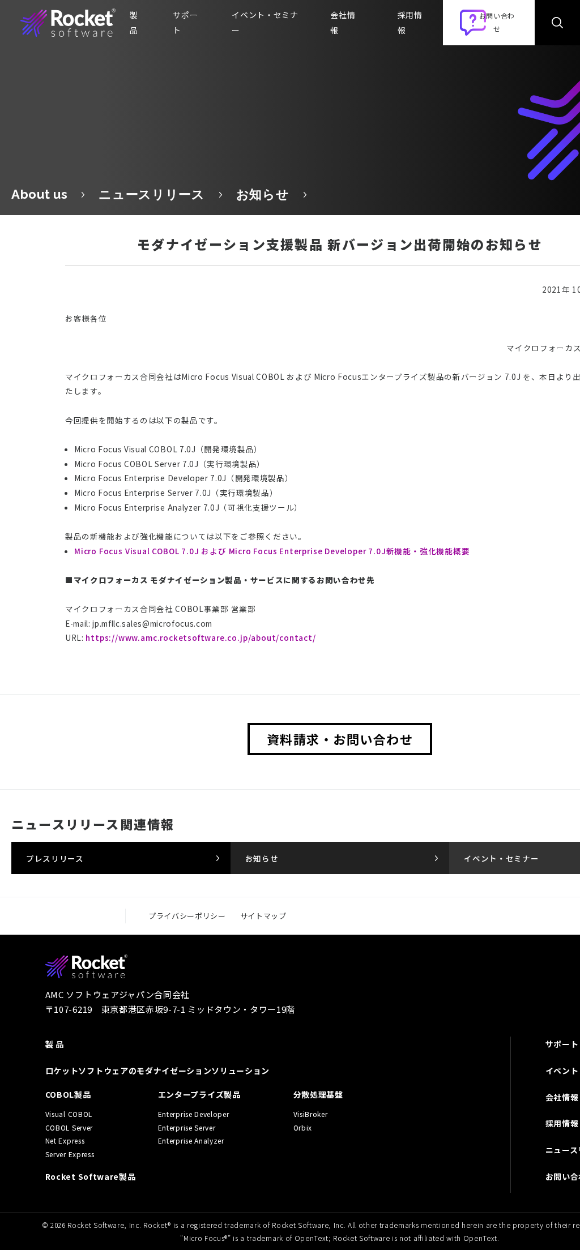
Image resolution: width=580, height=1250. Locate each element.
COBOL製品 (68, 1094)
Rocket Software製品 (90, 1176)
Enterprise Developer (193, 1114)
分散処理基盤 (318, 1094)
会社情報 (342, 22)
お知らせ (262, 194)
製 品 (54, 1044)
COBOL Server (69, 1127)
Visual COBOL (68, 1114)
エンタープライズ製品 (199, 1094)
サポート (185, 22)
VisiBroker (310, 1114)
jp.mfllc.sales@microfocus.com (152, 623)
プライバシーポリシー (187, 915)
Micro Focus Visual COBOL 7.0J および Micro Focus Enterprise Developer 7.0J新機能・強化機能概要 (272, 550)
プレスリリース (55, 858)
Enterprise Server (186, 1127)
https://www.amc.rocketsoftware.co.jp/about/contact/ (200, 637)
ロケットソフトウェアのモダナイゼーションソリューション (157, 1070)
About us (39, 194)
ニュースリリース (151, 194)
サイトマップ (263, 915)
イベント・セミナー (265, 22)
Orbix (302, 1127)
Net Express (64, 1140)
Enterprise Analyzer (191, 1140)
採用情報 (410, 22)
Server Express (69, 1154)
